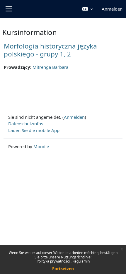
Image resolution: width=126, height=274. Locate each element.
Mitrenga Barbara (50, 67)
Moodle (41, 146)
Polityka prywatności (54, 261)
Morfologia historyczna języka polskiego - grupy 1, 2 (50, 50)
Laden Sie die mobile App (33, 130)
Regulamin (81, 261)
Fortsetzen (63, 268)
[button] (88, 9)
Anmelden (112, 9)
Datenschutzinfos (25, 123)
